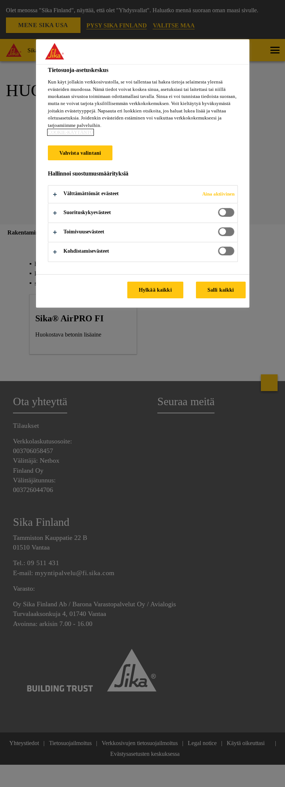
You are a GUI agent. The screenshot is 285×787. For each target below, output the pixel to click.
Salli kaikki (220, 290)
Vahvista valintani (80, 153)
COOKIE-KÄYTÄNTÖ (70, 132)
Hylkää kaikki (155, 290)
